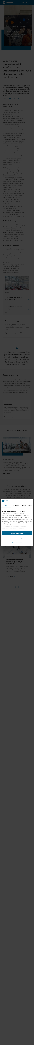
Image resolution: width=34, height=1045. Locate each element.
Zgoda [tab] (6, 505)
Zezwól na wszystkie (17, 533)
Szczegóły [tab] (16, 505)
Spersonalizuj (16, 538)
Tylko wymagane (17, 542)
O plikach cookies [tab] (27, 505)
